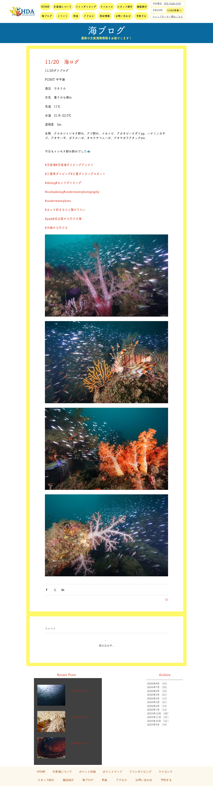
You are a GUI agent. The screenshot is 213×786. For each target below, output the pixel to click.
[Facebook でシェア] (46, 589)
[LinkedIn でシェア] (62, 589)
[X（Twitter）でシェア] (54, 589)
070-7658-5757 (172, 3)
